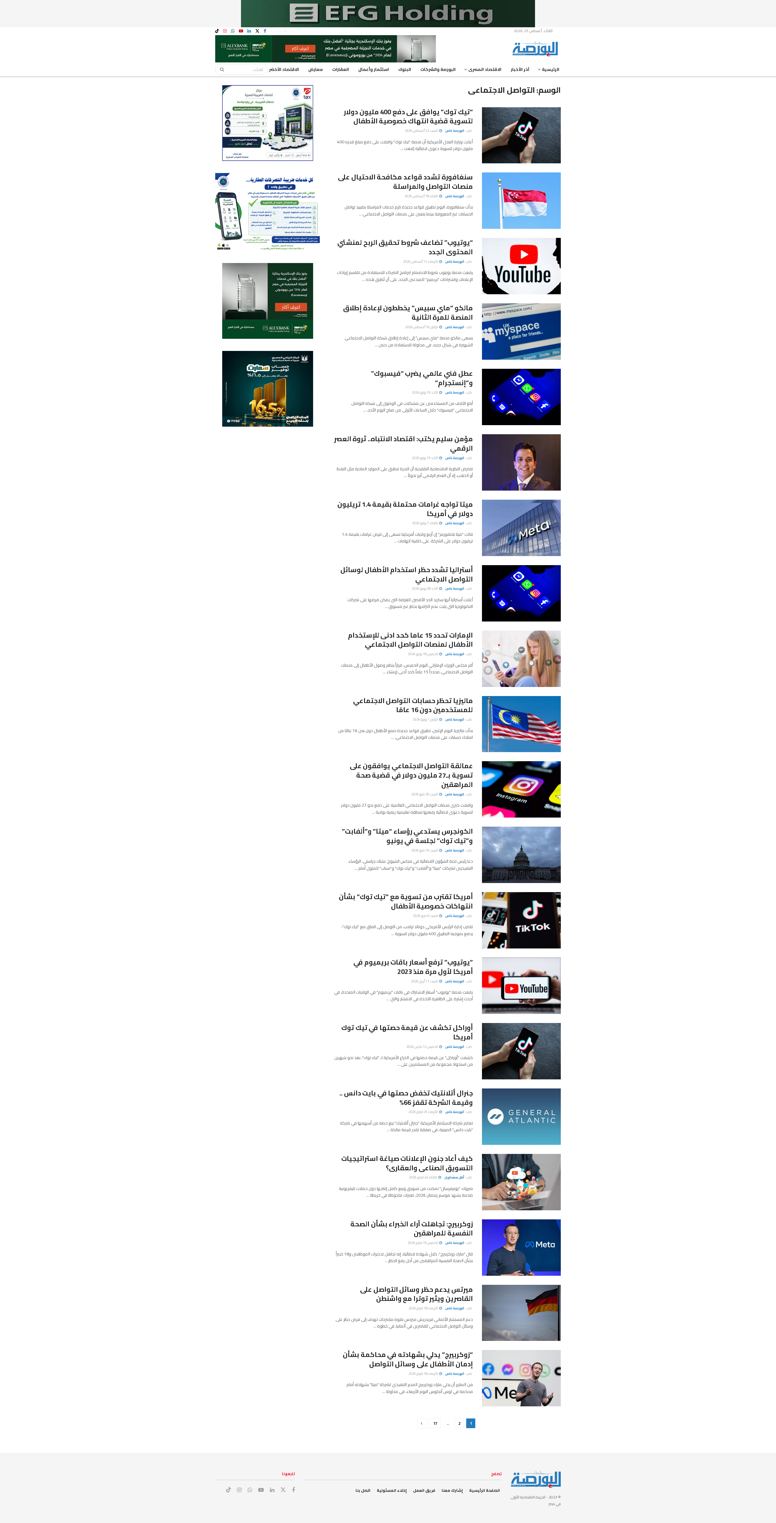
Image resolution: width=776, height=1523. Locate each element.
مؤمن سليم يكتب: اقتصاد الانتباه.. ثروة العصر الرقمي (403, 443)
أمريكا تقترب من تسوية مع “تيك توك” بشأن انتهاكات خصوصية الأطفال (406, 901)
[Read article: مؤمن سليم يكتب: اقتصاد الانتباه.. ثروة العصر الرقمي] (521, 462)
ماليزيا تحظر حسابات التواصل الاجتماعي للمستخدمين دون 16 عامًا (413, 705)
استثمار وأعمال (373, 69)
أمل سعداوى (454, 1177)
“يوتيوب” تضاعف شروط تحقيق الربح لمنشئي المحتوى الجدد (405, 247)
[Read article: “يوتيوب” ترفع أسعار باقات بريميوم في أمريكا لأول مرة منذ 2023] (521, 986)
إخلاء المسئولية (392, 1490)
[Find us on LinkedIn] (249, 31)
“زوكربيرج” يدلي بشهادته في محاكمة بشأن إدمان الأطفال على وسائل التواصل (408, 1359)
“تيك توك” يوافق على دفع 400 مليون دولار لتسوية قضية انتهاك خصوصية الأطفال (408, 116)
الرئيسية (550, 69)
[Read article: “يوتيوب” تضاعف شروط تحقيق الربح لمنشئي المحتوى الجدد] (521, 266)
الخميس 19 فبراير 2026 (423, 1243)
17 (435, 1423)
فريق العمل (424, 1490)
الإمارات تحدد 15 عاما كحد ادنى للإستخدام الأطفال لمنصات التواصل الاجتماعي (410, 640)
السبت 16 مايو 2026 (425, 850)
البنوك (404, 69)
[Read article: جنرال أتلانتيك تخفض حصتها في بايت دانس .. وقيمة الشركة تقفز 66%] (521, 1116)
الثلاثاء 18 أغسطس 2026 (422, 196)
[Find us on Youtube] (241, 31)
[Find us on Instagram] (225, 31)
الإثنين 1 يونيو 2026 (426, 719)
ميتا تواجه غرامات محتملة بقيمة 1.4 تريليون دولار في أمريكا (405, 509)
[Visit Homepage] (536, 49)
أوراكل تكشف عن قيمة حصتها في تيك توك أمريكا (407, 1032)
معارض (315, 69)
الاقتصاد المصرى (484, 69)
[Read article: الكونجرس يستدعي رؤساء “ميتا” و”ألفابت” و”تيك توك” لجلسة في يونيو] (521, 855)
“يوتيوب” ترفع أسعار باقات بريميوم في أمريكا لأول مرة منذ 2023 (413, 967)
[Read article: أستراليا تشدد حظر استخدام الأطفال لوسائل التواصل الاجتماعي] (521, 593)
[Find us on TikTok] (217, 31)
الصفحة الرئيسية (484, 1490)
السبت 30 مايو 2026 (425, 794)
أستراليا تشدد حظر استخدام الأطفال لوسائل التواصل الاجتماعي (406, 574)
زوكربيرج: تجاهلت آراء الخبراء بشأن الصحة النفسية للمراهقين (411, 1229)
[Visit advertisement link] (388, 13)
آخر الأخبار (520, 69)
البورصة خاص (454, 131)
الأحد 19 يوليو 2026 (425, 392)
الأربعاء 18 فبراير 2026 (424, 1308)
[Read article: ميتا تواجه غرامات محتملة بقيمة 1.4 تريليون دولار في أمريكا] (521, 528)
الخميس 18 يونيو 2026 (423, 654)
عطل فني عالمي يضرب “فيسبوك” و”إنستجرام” (422, 378)
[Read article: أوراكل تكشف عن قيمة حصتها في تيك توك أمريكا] (521, 1051)
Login (279, 30)
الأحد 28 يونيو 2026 (425, 588)
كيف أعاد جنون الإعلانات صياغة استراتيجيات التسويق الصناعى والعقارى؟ (407, 1163)
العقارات (340, 69)
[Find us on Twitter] (257, 31)
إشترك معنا (452, 1490)
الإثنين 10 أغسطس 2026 (422, 327)
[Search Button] (220, 69)
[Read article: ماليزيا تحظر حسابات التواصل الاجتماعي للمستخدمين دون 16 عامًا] (521, 724)
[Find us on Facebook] (265, 31)
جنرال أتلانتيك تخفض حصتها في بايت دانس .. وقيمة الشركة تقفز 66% (406, 1098)
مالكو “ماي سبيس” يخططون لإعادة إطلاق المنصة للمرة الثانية (408, 313)
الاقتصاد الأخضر (284, 69)
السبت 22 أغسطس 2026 (422, 131)
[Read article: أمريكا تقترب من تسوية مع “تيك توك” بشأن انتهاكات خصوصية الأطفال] (521, 920)
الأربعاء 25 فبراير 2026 (424, 1112)
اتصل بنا (363, 1490)
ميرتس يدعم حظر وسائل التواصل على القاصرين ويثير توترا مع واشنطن (416, 1294)
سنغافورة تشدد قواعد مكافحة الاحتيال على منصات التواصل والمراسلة (405, 182)
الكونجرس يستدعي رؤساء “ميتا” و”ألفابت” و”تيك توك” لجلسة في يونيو (407, 836)
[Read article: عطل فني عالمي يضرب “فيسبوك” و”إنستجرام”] (521, 397)
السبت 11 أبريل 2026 (425, 981)
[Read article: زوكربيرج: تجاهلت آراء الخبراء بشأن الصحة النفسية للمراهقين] (521, 1247)
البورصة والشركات (438, 69)
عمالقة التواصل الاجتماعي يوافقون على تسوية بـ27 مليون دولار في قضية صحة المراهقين (411, 775)
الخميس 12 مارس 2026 (422, 1047)
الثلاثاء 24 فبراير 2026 (423, 1177)
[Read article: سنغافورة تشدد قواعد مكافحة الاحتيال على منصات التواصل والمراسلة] (521, 200)
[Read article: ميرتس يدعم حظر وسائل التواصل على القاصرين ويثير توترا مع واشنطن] (521, 1313)
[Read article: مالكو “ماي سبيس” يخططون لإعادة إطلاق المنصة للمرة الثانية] (521, 331)
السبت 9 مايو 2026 (426, 916)
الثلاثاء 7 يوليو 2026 (425, 523)
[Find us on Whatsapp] (233, 31)
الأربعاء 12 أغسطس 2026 (421, 261)
